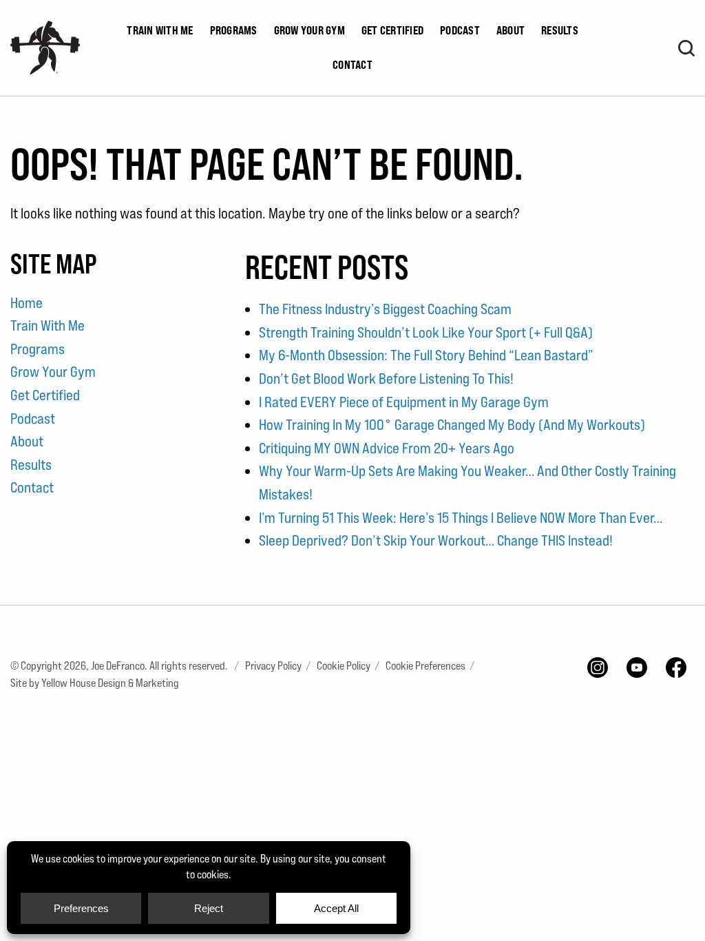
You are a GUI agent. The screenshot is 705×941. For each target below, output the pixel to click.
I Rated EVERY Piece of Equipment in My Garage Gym (404, 402)
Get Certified (392, 30)
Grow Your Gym (309, 30)
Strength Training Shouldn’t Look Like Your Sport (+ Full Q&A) (426, 332)
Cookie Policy (343, 665)
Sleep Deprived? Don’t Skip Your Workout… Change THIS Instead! (436, 540)
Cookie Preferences (425, 665)
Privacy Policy (273, 665)
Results (559, 30)
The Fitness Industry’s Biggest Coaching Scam (385, 309)
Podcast (460, 30)
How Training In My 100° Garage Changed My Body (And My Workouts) (452, 424)
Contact (352, 65)
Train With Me (160, 30)
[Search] (686, 48)
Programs (233, 30)
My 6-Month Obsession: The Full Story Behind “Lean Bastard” (426, 355)
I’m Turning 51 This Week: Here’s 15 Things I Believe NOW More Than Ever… (460, 517)
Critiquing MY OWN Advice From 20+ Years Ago (386, 448)
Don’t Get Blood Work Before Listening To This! (386, 378)
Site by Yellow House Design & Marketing (94, 683)
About (510, 30)
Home (26, 302)
